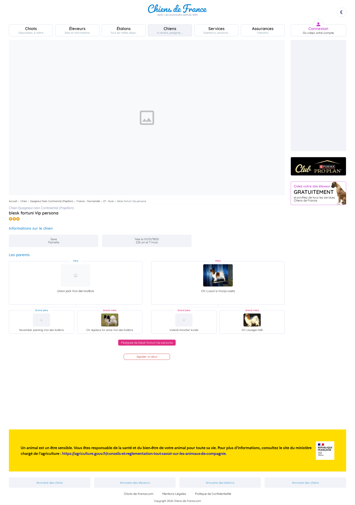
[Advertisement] (318, 95)
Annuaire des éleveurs (135, 482)
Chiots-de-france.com (138, 494)
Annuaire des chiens (305, 482)
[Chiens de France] (177, 12)
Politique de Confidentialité (213, 494)
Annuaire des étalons (220, 482)
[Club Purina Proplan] (318, 166)
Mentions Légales (174, 494)
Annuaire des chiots (49, 482)
